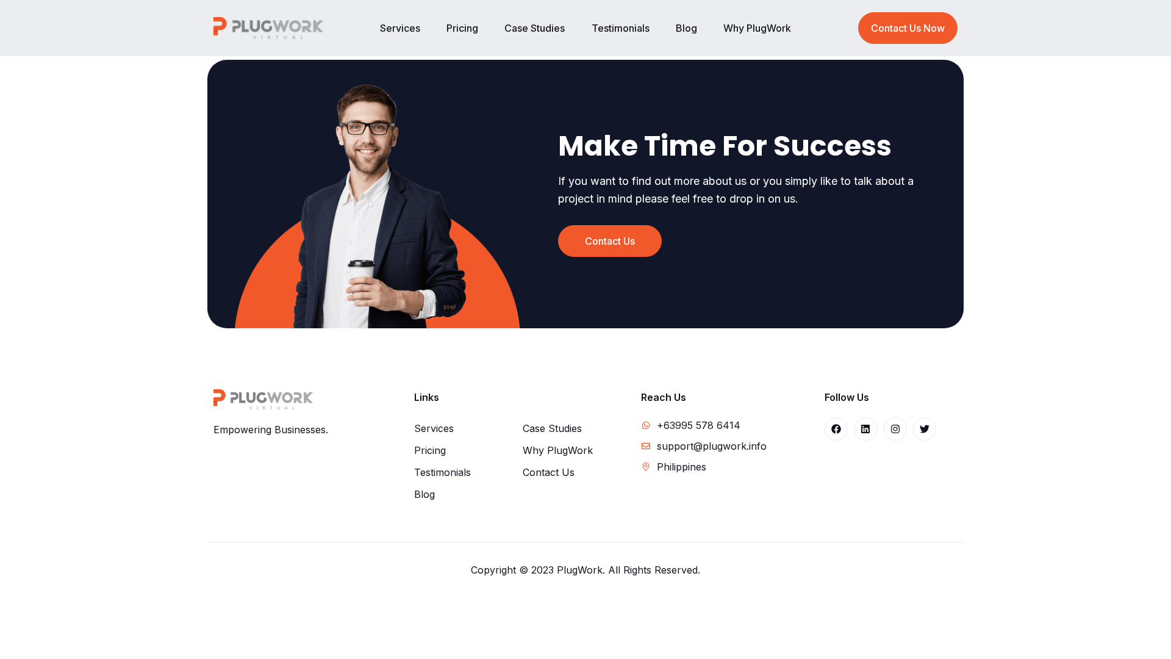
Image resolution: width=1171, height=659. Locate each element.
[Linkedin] (865, 429)
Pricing (462, 28)
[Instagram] (895, 429)
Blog (686, 28)
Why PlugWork (757, 28)
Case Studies (534, 28)
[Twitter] (924, 429)
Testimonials (621, 28)
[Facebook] (836, 429)
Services (400, 28)
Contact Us (549, 472)
